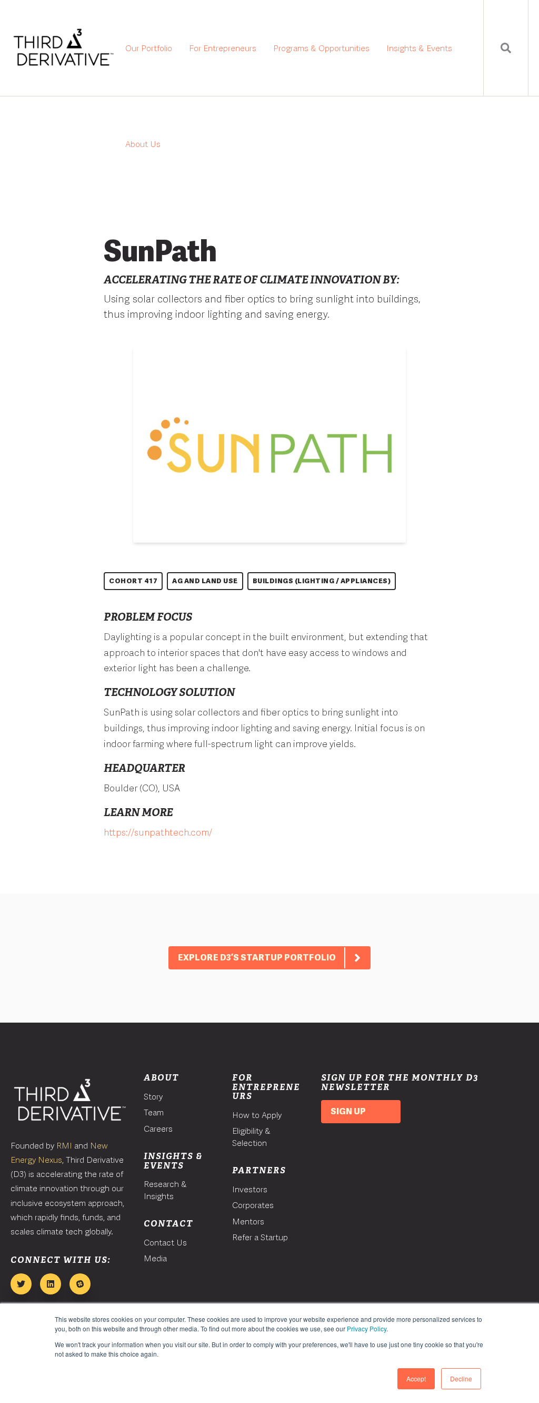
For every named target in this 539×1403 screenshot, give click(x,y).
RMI (64, 1145)
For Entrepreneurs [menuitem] (222, 48)
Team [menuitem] (154, 1112)
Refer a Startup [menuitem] (260, 1237)
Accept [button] (416, 1378)
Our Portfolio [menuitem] (148, 48)
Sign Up (348, 1111)
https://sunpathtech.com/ (158, 832)
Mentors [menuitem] (248, 1221)
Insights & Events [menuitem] (419, 48)
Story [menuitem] (153, 1096)
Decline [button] (461, 1378)
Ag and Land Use (205, 580)
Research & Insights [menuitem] (165, 1190)
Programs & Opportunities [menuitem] (321, 48)
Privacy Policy (366, 1328)
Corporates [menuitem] (253, 1205)
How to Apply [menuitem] (257, 1115)
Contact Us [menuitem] (165, 1242)
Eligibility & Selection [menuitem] (251, 1136)
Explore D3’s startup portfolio (257, 957)
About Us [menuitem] (143, 144)
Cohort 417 (133, 580)
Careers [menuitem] (158, 1128)
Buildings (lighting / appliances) (322, 580)
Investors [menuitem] (249, 1189)
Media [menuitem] (155, 1258)
